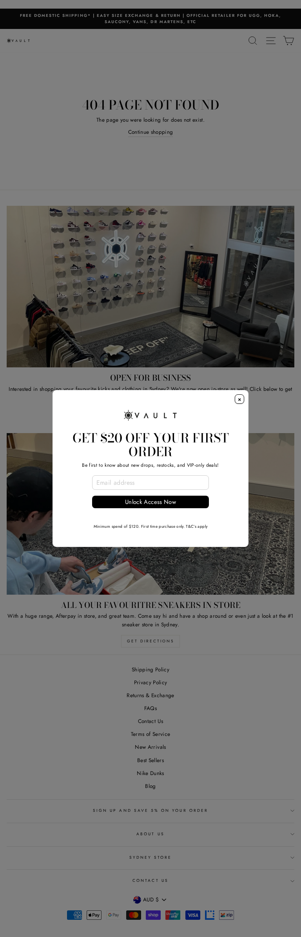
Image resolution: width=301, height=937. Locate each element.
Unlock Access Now (150, 502)
